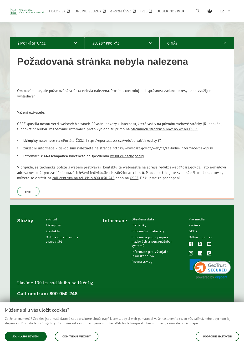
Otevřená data (143, 219)
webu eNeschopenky (127, 156)
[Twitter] (200, 244)
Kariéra (194, 225)
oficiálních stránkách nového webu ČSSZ (164, 129)
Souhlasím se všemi (25, 336)
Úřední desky (142, 262)
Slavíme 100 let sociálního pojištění (53, 282)
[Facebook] (191, 244)
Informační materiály (148, 231)
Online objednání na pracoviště (62, 239)
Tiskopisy (53, 225)
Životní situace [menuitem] (32, 43)
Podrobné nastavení (217, 336)
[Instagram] (191, 254)
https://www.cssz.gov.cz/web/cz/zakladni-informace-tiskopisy (163, 148)
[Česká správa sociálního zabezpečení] (27, 11)
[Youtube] (209, 244)
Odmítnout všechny (76, 336)
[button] (210, 269)
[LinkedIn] (200, 254)
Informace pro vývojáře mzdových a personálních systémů (152, 241)
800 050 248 (64, 293)
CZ (222, 11)
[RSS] (209, 254)
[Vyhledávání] (197, 11)
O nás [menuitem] (172, 43)
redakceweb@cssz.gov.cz (179, 167)
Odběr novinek (200, 237)
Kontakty (53, 231)
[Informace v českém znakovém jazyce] (210, 11)
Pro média (197, 219)
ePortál (51, 219)
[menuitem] (59, 11)
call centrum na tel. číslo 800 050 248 (83, 178)
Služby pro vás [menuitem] (106, 43)
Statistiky (139, 225)
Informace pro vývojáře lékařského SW (150, 253)
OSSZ (134, 178)
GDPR (193, 231)
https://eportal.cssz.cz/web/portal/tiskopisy (121, 140)
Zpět (28, 191)
